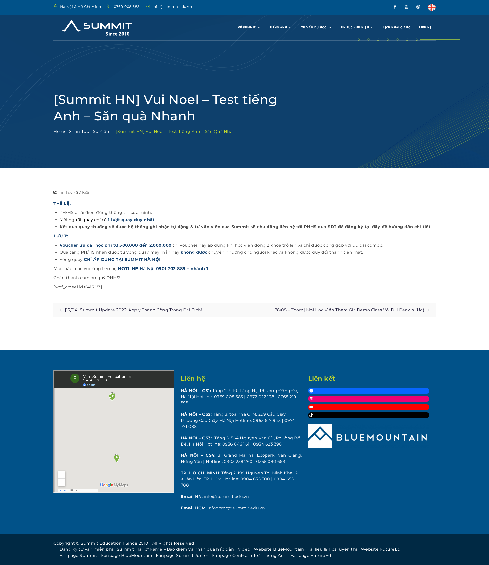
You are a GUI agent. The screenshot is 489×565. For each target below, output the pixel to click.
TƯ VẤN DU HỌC (314, 27)
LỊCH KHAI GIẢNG (397, 27)
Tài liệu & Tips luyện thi (332, 549)
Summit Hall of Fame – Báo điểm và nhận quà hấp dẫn (175, 549)
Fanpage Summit (78, 555)
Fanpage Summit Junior (182, 555)
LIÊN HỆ (425, 27)
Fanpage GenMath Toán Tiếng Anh (249, 555)
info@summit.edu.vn (172, 6)
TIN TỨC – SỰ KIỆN (355, 27)
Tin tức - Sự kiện (75, 192)
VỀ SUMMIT (247, 27)
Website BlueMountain (279, 549)
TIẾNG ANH (278, 27)
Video (244, 549)
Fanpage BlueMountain (126, 555)
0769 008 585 (127, 6)
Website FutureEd (381, 549)
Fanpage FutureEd (311, 555)
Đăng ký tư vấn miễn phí (86, 549)
